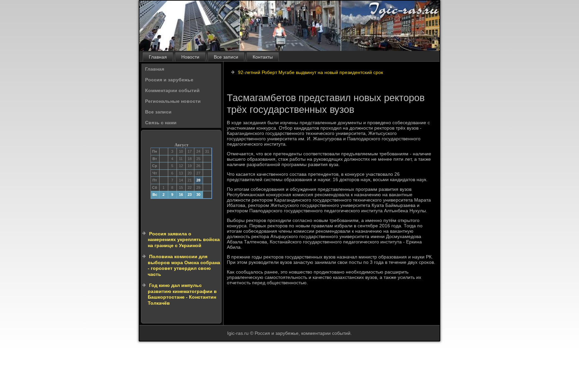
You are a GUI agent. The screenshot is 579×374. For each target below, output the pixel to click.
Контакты (263, 57)
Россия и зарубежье (169, 79)
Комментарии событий (172, 90)
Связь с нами (161, 122)
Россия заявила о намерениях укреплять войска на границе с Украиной (184, 239)
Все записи (226, 57)
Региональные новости (173, 101)
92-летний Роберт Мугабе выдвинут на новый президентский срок (310, 72)
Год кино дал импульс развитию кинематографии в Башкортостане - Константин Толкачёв (182, 294)
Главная (158, 57)
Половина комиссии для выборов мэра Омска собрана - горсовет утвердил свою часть (184, 265)
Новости (190, 57)
